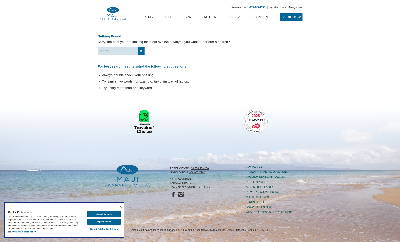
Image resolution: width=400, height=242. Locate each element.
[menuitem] (149, 17)
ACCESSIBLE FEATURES (261, 187)
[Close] (121, 207)
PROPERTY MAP (256, 182)
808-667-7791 (197, 172)
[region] (64, 220)
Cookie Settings (257, 197)
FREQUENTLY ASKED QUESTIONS (267, 172)
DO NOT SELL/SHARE (259, 207)
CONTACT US (254, 166)
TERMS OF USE (255, 202)
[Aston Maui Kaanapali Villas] (113, 14)
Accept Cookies (104, 214)
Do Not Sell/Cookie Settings (104, 229)
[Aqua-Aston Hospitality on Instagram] (181, 194)
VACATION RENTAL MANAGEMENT (267, 177)
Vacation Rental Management (286, 7)
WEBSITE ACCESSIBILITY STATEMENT (269, 212)
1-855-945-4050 (200, 168)
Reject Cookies (104, 221)
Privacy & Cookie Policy (24, 232)
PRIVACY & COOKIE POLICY (263, 192)
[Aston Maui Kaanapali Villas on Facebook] (173, 194)
